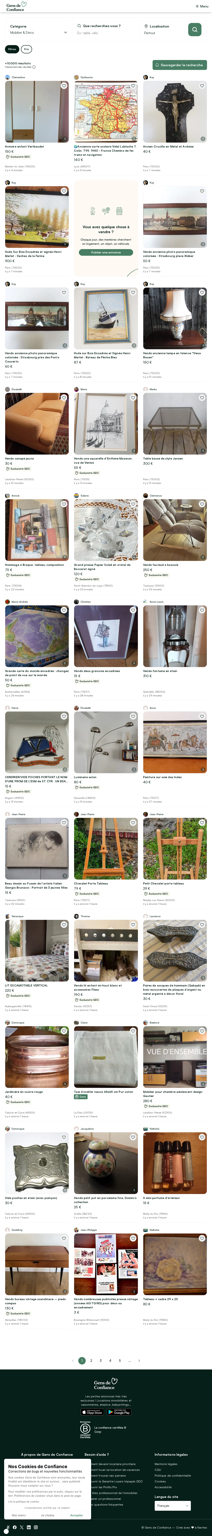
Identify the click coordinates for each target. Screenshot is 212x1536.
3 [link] (101, 1360)
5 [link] (120, 1360)
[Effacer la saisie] (131, 33)
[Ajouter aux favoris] (64, 85)
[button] (6, 1531)
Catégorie (18, 26)
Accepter (76, 1515)
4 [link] (110, 1360)
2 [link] (91, 1360)
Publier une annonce (106, 252)
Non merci (18, 1515)
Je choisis (47, 1515)
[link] (139, 1360)
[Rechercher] (194, 29)
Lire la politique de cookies (23, 1501)
